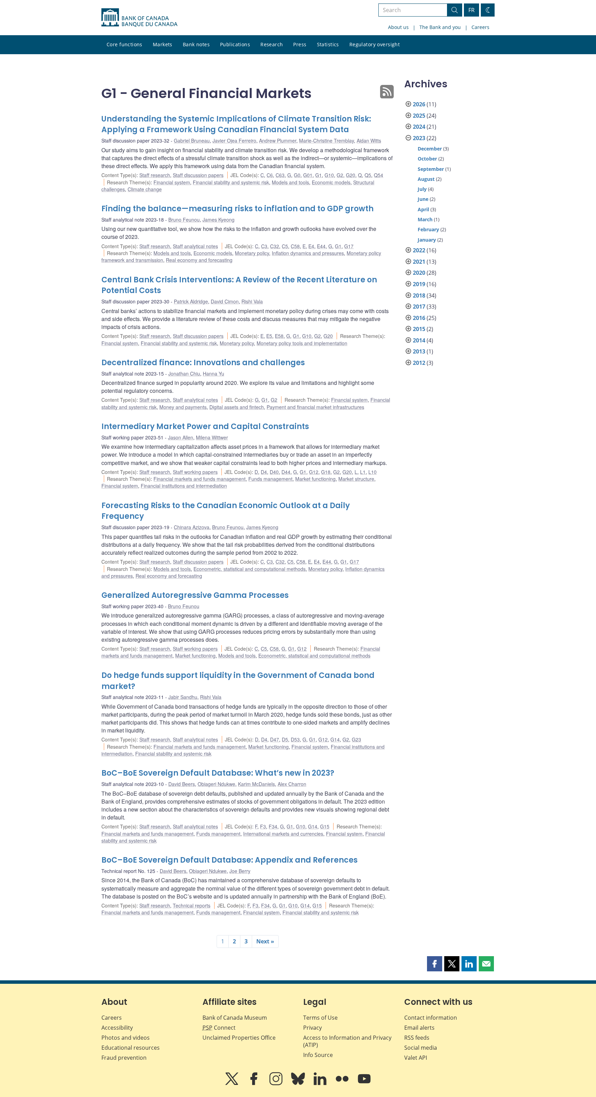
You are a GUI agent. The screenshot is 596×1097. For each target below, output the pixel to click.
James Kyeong (218, 219)
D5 (285, 739)
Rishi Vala (252, 301)
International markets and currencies (283, 833)
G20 (350, 175)
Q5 (368, 175)
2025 (419, 115)
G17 (349, 246)
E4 (311, 246)
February (428, 229)
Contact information (430, 1017)
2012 (419, 363)
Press (299, 44)
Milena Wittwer (212, 437)
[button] (434, 963)
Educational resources (130, 1047)
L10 (372, 471)
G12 (313, 471)
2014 (419, 340)
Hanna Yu (213, 373)
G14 (335, 739)
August (426, 179)
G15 (324, 826)
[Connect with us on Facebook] (255, 1083)
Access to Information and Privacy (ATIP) (347, 1041)
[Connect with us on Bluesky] (299, 1083)
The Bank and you (440, 27)
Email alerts (419, 1027)
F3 (263, 826)
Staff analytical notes (195, 246)
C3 (264, 246)
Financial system (171, 182)
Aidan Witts (369, 140)
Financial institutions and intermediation (184, 485)
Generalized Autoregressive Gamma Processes (195, 595)
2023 (419, 138)
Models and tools (290, 182)
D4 (264, 471)
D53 (295, 739)
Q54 (378, 175)
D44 (285, 471)
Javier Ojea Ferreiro (234, 140)
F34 (273, 826)
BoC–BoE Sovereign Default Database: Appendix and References (229, 860)
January (427, 239)
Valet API (415, 1057)
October (427, 158)
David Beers (181, 783)
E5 (269, 335)
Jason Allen (180, 437)
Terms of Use (320, 1017)
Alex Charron (292, 783)
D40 (274, 471)
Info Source (318, 1055)
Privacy (312, 1027)
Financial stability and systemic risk (231, 182)
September (431, 169)
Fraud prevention (124, 1057)
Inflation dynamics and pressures (308, 253)
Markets (162, 44)
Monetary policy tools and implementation (302, 343)
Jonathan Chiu (184, 373)
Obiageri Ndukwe (216, 783)
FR (471, 10)
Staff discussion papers (198, 175)
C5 (285, 246)
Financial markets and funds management (199, 478)
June (423, 199)
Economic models (331, 182)
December (430, 148)
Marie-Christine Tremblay (326, 140)
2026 (419, 104)
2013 (419, 351)
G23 (356, 739)
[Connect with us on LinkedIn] (321, 1083)
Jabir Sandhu (182, 696)
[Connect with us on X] (232, 1083)
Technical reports (191, 905)
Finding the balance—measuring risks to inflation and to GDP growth (237, 208)
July (422, 189)
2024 (419, 126)
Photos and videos (125, 1037)
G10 (329, 175)
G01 (307, 175)
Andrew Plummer (277, 140)
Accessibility (117, 1027)
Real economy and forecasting (199, 259)
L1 (363, 471)
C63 (280, 175)
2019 (419, 284)
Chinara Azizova (191, 527)
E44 (321, 246)
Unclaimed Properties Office (239, 1037)
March (425, 219)
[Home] (139, 17)
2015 (419, 329)
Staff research (154, 175)
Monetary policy (252, 253)
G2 (340, 175)
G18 (325, 471)
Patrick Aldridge (191, 301)
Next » (265, 941)
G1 (318, 175)
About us (398, 27)
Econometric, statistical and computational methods (249, 568)
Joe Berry (239, 870)
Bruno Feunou (184, 219)
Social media (420, 1047)
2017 (419, 306)
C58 (295, 246)
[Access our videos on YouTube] (364, 1083)
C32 (274, 246)
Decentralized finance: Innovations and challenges (203, 362)
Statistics (328, 44)
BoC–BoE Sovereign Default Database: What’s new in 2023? (217, 773)
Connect (219, 1027)
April (423, 209)
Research (271, 44)
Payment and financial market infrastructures (315, 407)
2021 (419, 261)
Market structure (356, 478)
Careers (480, 27)
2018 (419, 295)
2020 (419, 272)
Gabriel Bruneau (192, 140)
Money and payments (183, 407)
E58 (279, 335)
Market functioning (315, 478)
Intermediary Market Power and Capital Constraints (205, 426)
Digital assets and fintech (236, 407)
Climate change (145, 189)
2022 (419, 250)
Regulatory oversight (374, 44)
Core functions (124, 44)
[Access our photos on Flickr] (343, 1083)
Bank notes (196, 44)
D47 (274, 739)
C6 (270, 175)
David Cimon (225, 301)
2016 (419, 318)
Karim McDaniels (256, 783)
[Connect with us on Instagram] (277, 1083)
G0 (297, 175)
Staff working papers (195, 471)
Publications (235, 44)
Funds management (270, 478)
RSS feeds (416, 1037)
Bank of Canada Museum (234, 1017)
